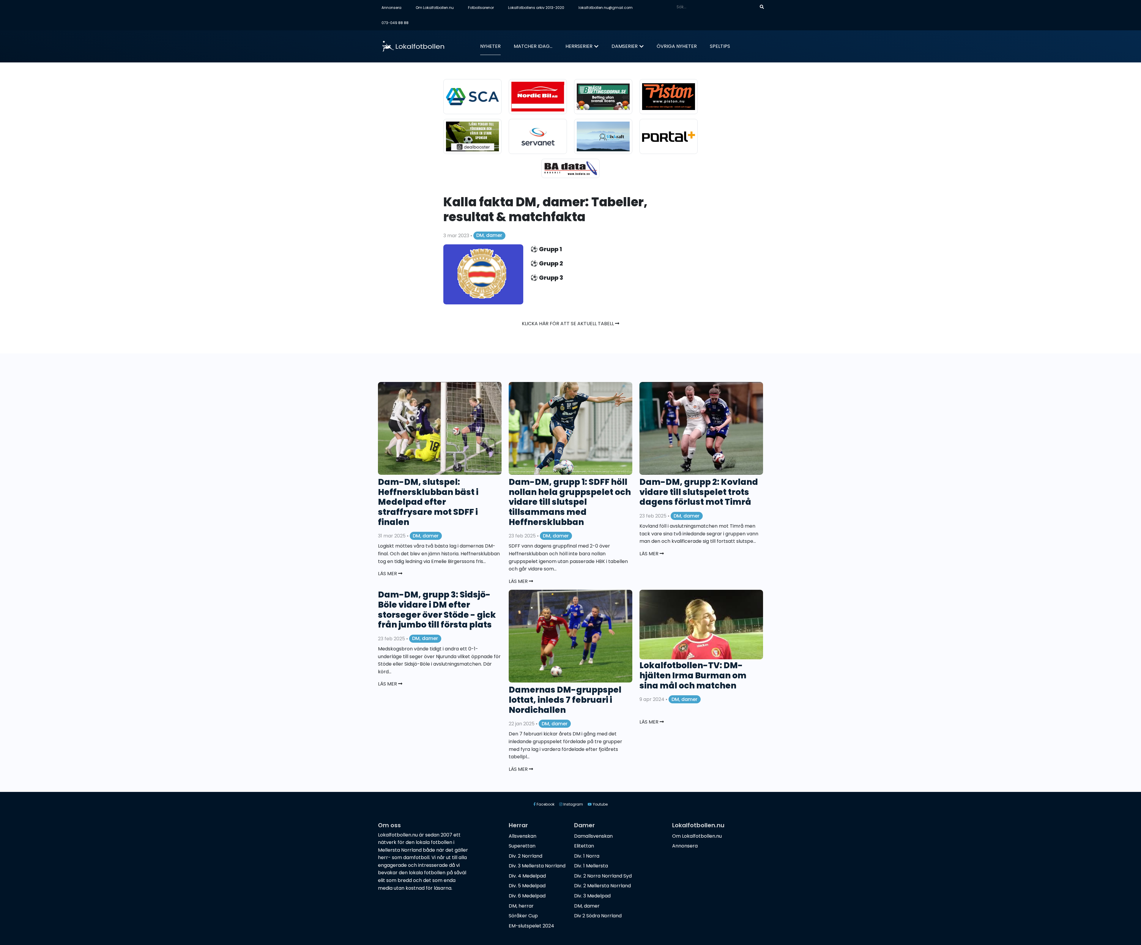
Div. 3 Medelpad (592, 895)
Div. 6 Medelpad (527, 895)
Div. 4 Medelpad (527, 875)
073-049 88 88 (395, 22)
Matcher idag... (533, 46)
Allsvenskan (522, 836)
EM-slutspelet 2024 (531, 925)
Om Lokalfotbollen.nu (435, 7)
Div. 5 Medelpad (527, 885)
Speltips (720, 46)
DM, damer (489, 235)
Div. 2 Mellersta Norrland (602, 885)
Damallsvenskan (593, 836)
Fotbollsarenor (481, 7)
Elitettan (584, 845)
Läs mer (388, 573)
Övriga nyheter (677, 46)
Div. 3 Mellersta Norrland (537, 865)
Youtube (600, 804)
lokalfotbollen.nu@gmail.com (606, 7)
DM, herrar (521, 905)
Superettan (522, 845)
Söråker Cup (523, 915)
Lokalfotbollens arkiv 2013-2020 (536, 7)
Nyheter (490, 46)
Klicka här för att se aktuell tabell (568, 323)
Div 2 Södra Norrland (598, 915)
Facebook (545, 804)
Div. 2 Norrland (525, 856)
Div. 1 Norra (586, 856)
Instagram (572, 804)
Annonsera (391, 7)
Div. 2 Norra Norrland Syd (603, 875)
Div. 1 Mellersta (591, 865)
